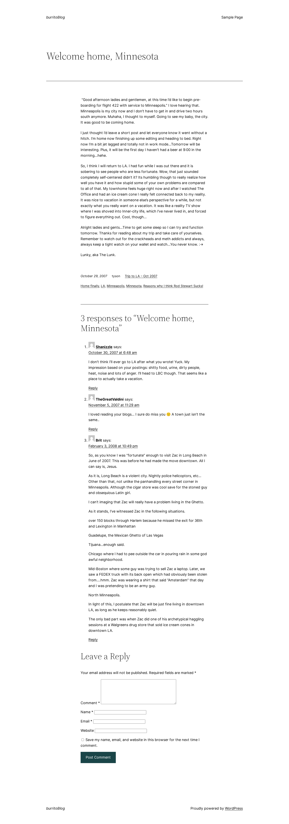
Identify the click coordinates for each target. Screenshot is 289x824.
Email (86, 721)
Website (87, 730)
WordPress (234, 808)
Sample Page (232, 17)
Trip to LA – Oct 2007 (141, 276)
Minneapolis (115, 286)
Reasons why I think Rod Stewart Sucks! (173, 286)
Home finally (90, 286)
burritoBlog (55, 17)
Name (87, 712)
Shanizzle (104, 347)
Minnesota (134, 286)
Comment (90, 703)
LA (103, 286)
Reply (93, 388)
